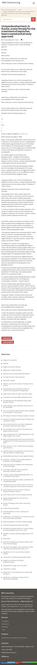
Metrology (5, 627)
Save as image (8, 342)
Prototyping (5, 621)
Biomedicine (5, 624)
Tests (3, 629)
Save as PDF (7, 338)
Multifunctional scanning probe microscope (14, 638)
